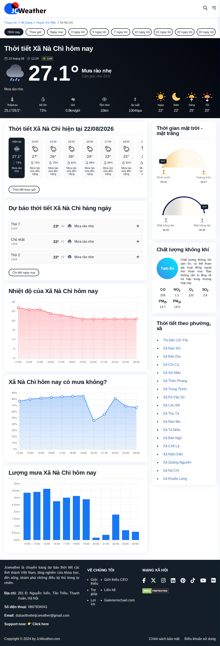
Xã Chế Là (171, 446)
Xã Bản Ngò (172, 438)
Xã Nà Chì (171, 470)
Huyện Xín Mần (46, 22)
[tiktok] (193, 581)
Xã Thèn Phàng (175, 381)
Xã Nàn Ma (171, 421)
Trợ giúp (94, 592)
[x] (153, 581)
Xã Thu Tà (171, 413)
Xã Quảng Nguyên (177, 462)
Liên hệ (110, 590)
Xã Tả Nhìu (171, 430)
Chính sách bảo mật (164, 639)
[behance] (213, 581)
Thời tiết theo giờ (24, 189)
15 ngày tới (163, 32)
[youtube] (203, 581)
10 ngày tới (142, 32)
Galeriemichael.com (119, 600)
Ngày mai (56, 32)
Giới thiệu (94, 581)
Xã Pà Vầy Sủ (174, 397)
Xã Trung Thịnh (175, 389)
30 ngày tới (206, 32)
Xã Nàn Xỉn (172, 348)
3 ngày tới (78, 32)
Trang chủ (10, 22)
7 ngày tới (120, 32)
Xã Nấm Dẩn (173, 454)
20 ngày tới (184, 32)
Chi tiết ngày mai (23, 272)
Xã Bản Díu (172, 356)
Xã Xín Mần (172, 373)
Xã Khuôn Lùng (175, 478)
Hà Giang (26, 22)
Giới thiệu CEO (116, 579)
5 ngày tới (99, 32)
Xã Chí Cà (171, 364)
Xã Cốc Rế (171, 405)
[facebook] (144, 581)
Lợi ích (93, 602)
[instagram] (163, 581)
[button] (214, 8)
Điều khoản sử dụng (200, 639)
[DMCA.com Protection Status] (155, 591)
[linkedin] (173, 581)
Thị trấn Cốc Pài (175, 340)
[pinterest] (182, 581)
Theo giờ (35, 32)
